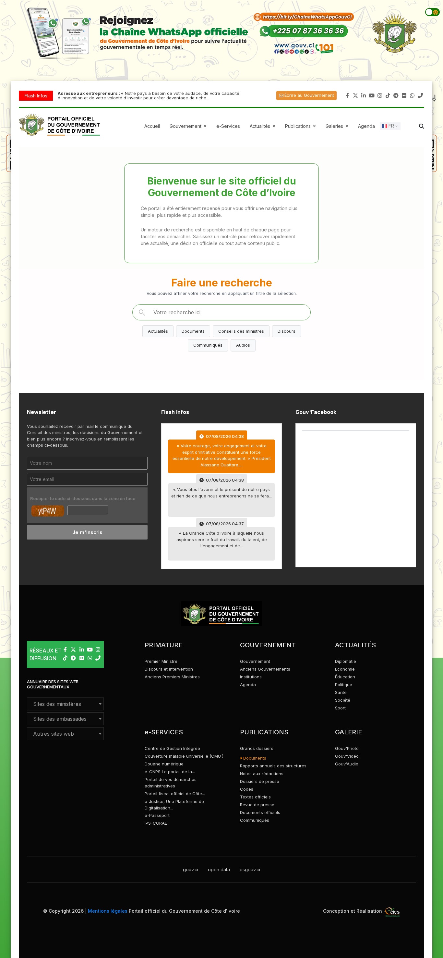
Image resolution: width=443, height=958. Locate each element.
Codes (246, 789)
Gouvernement (255, 661)
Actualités (263, 126)
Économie (345, 669)
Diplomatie (345, 661)
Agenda (366, 126)
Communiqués (207, 345)
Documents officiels (260, 812)
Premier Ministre (161, 661)
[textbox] (65, 703)
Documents (193, 331)
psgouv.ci (250, 869)
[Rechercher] (142, 312)
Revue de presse (257, 804)
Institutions (251, 676)
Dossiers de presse (259, 781)
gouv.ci (190, 869)
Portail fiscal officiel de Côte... (175, 793)
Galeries (338, 126)
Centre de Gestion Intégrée (172, 748)
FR (390, 125)
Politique (343, 684)
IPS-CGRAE (156, 823)
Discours (286, 331)
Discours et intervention (169, 669)
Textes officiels (255, 796)
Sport (340, 707)
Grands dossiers (256, 748)
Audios (243, 345)
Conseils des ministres (241, 331)
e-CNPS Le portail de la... (170, 771)
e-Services (228, 126)
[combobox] (65, 703)
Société (342, 700)
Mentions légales (107, 911)
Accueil (152, 126)
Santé (341, 692)
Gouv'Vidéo (347, 756)
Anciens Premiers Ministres (172, 676)
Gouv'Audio (346, 763)
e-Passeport (157, 815)
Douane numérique (164, 763)
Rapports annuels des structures (273, 765)
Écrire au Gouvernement (309, 95)
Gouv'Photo (347, 748)
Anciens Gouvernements (265, 669)
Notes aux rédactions (261, 773)
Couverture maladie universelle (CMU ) (184, 756)
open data (219, 869)
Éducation (345, 676)
